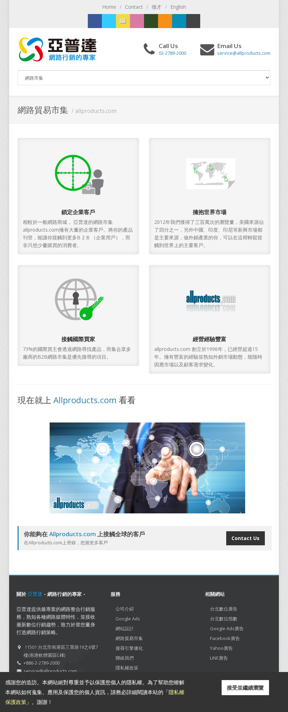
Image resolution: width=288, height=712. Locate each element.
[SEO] (151, 21)
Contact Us (245, 538)
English (178, 7)
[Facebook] (95, 21)
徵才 (157, 7)
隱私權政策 (127, 668)
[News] (179, 21)
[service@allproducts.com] (193, 21)
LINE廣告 (219, 658)
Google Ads (128, 618)
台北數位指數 (223, 618)
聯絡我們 (125, 658)
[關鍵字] (109, 21)
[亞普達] (165, 21)
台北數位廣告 (223, 609)
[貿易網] (137, 21)
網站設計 (125, 628)
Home (109, 7)
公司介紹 (125, 609)
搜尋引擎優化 (129, 648)
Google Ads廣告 (227, 628)
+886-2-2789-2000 (42, 663)
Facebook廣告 (225, 638)
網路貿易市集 (129, 638)
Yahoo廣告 (221, 648)
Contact (134, 7)
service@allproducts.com (50, 671)
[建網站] (123, 21)
